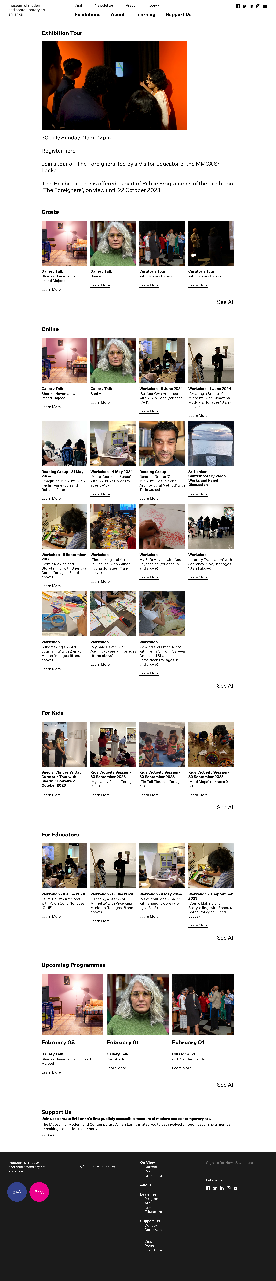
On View (147, 1162)
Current (151, 1167)
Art (147, 1203)
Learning (145, 14)
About (118, 14)
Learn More (51, 289)
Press (130, 5)
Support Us (178, 14)
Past (148, 1171)
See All (225, 302)
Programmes (155, 1198)
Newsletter (104, 5)
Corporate (153, 1229)
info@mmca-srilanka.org (95, 1166)
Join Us (48, 1134)
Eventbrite (153, 1250)
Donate (150, 1225)
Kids (148, 1207)
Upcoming (153, 1175)
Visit (78, 5)
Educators (153, 1211)
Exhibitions (87, 14)
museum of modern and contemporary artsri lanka (27, 1166)
